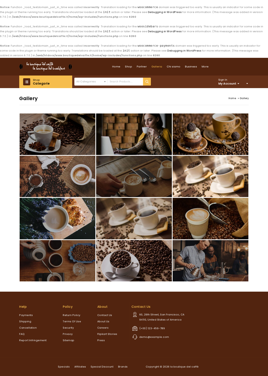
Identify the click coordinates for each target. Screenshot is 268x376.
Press (101, 340)
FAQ (22, 334)
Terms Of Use (72, 321)
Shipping (25, 321)
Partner (142, 66)
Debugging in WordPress (165, 12)
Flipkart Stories (107, 334)
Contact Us (104, 315)
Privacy (68, 334)
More (205, 66)
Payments (26, 315)
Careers (103, 328)
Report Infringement (33, 340)
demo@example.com (154, 337)
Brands (123, 367)
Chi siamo (173, 66)
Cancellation (28, 328)
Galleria (156, 66)
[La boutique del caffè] (45, 66)
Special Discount (102, 367)
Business (191, 66)
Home (116, 66)
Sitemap (68, 340)
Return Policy (71, 315)
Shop (128, 66)
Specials (64, 367)
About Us (103, 321)
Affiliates (80, 367)
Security (68, 328)
